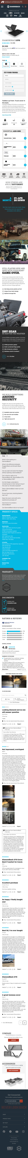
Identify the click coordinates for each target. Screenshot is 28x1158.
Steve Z (3, 997)
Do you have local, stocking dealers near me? (12, 495)
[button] (7, 682)
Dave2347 (4, 979)
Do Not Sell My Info (14, 1142)
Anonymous (4, 904)
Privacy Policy (14, 1138)
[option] (13, 31)
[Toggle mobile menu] (2, 7)
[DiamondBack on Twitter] (10, 1132)
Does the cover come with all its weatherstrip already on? (11, 499)
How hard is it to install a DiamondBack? (9, 504)
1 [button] (7, 261)
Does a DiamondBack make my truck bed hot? (13, 490)
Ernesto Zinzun (5, 885)
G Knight (4, 933)
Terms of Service (14, 1140)
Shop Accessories (13, 1071)
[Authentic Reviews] (8, 623)
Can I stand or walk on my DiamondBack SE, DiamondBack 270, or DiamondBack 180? (13, 478)
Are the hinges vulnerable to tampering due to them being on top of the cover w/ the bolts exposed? (13, 484)
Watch (10, 357)
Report (19, 724)
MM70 (3, 752)
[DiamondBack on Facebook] (3, 1132)
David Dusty (4, 714)
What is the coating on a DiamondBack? (9, 461)
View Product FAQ (6, 115)
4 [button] (16, 261)
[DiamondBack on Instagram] (22, 1132)
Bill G (3, 864)
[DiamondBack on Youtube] (16, 1132)
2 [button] (10, 261)
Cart (25, 7)
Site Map (14, 1144)
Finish (12, 61)
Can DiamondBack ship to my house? (13, 508)
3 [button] (13, 261)
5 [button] (19, 261)
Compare (13, 1040)
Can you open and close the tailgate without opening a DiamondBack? (12, 472)
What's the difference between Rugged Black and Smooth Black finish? (11, 466)
